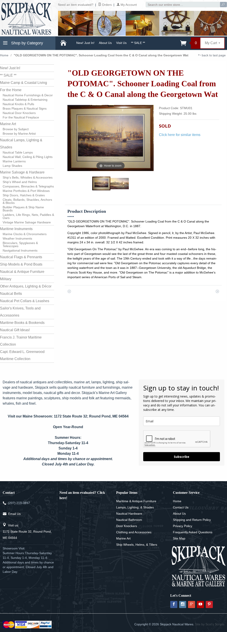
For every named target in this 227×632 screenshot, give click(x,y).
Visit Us (121, 43)
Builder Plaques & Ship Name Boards (23, 209)
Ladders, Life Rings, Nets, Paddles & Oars (28, 216)
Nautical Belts (11, 293)
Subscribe (181, 457)
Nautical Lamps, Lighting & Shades (21, 143)
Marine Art (8, 124)
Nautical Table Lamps (18, 152)
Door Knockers (126, 526)
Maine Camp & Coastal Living (23, 83)
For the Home (11, 90)
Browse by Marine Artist (19, 133)
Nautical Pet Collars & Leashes (24, 301)
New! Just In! (85, 43)
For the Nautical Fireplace (21, 117)
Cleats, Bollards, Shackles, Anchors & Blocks (27, 201)
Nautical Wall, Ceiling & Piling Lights (28, 156)
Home (4, 55)
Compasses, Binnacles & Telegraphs (28, 186)
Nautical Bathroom (129, 520)
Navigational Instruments (20, 250)
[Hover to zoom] (110, 138)
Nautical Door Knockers (19, 112)
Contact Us (180, 507)
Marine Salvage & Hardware (22, 172)
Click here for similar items (179, 135)
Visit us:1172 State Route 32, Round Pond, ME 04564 (27, 531)
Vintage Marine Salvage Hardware (27, 222)
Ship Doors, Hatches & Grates (24, 195)
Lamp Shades (12, 165)
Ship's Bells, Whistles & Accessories (28, 177)
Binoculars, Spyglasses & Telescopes (20, 244)
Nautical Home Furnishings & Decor (28, 95)
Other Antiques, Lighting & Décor (25, 286)
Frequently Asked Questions (192, 532)
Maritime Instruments (16, 229)
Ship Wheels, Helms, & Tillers (136, 544)
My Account (128, 4)
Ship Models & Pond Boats (21, 264)
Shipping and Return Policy (192, 520)
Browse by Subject (16, 129)
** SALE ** (138, 43)
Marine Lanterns (14, 161)
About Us (105, 43)
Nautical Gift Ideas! (15, 330)
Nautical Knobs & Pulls (18, 104)
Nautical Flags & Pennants (21, 257)
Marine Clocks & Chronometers (25, 234)
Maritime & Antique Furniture (136, 501)
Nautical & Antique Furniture (22, 272)
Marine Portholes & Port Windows (26, 190)
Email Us (14, 514)
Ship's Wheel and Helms (20, 181)
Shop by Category (26, 43)
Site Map (179, 538)
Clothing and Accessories (133, 532)
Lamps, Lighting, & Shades (135, 507)
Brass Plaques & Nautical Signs (25, 108)
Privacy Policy (182, 526)
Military (5, 279)
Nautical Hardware (129, 513)
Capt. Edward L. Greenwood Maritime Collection (22, 355)
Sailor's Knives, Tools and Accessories (20, 311)
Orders (106, 4)
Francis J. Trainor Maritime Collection (21, 340)
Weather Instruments (17, 238)
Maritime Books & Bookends (22, 323)
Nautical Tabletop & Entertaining (25, 99)
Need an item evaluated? (75, 4)
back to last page (213, 55)
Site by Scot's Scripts (209, 624)
